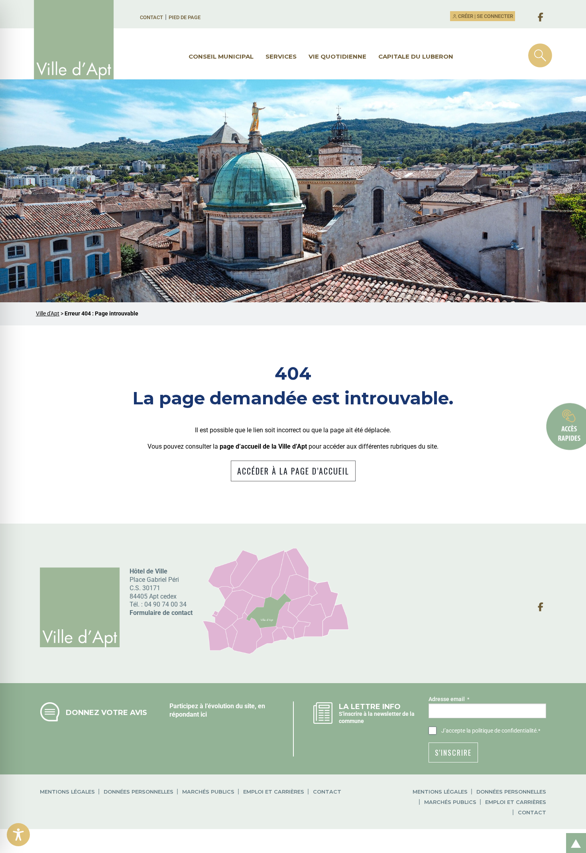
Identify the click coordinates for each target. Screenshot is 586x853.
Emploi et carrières (273, 792)
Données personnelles (138, 792)
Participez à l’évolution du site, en (217, 706)
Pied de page (185, 17)
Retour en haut (573, 834)
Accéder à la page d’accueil (293, 471)
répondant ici (188, 714)
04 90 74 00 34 (165, 604)
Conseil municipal (221, 56)
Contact (151, 17)
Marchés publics (208, 792)
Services (281, 56)
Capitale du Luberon (415, 56)
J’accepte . (490, 730)
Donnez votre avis (106, 712)
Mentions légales (67, 792)
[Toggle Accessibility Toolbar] (18, 834)
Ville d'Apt (47, 313)
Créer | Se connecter (485, 16)
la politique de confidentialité (501, 730)
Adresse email (449, 699)
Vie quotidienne (337, 56)
